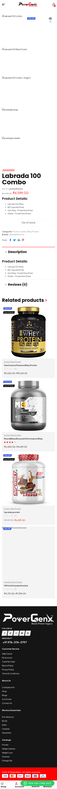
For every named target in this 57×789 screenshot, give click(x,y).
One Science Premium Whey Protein (20, 365)
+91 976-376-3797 (14, 642)
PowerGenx (15, 772)
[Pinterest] (28, 633)
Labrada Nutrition (16, 189)
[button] (50, 20)
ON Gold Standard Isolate (16, 585)
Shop (3, 786)
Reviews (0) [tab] (17, 284)
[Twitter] (10, 633)
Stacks (23, 231)
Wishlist (47, 786)
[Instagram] (16, 633)
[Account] (16, 783)
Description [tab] (17, 252)
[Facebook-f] (5, 633)
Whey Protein (33, 231)
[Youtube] (22, 633)
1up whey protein (12, 512)
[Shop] (2, 783)
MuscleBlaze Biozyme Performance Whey (23, 438)
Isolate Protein (10, 582)
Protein (16, 231)
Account (19, 786)
